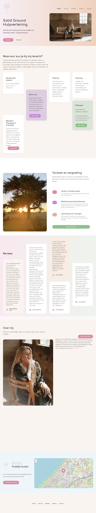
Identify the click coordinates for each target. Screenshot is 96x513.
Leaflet (71, 487)
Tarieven (81, 8)
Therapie (73, 8)
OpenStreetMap (81, 487)
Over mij (66, 8)
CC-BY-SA (91, 487)
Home (59, 8)
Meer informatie (71, 227)
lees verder (76, 348)
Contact (89, 8)
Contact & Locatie (11, 482)
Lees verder (13, 148)
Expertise (8, 40)
